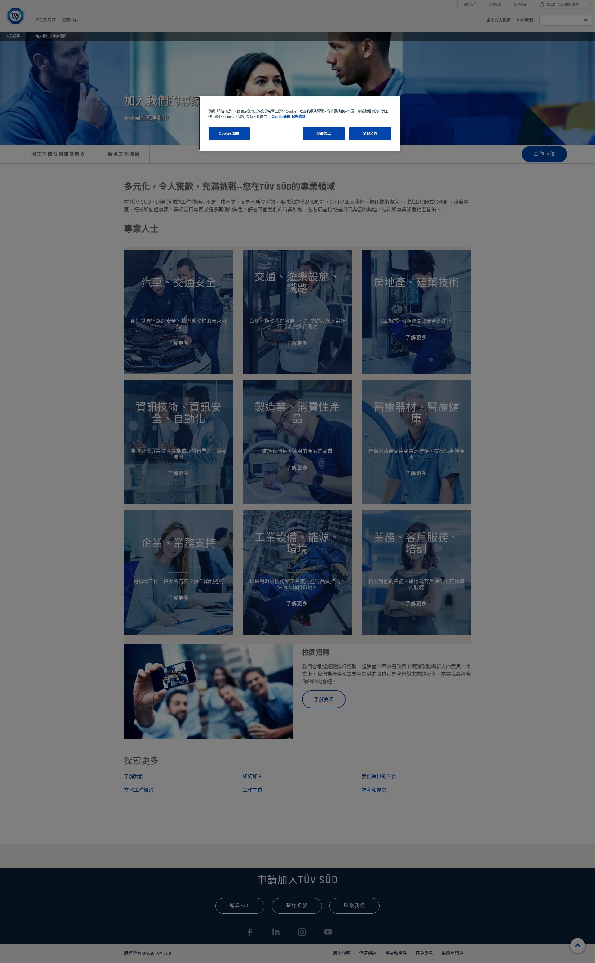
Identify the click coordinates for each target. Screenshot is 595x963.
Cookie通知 (281, 116)
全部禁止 (323, 133)
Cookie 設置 (229, 133)
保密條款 (298, 116)
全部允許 (370, 133)
